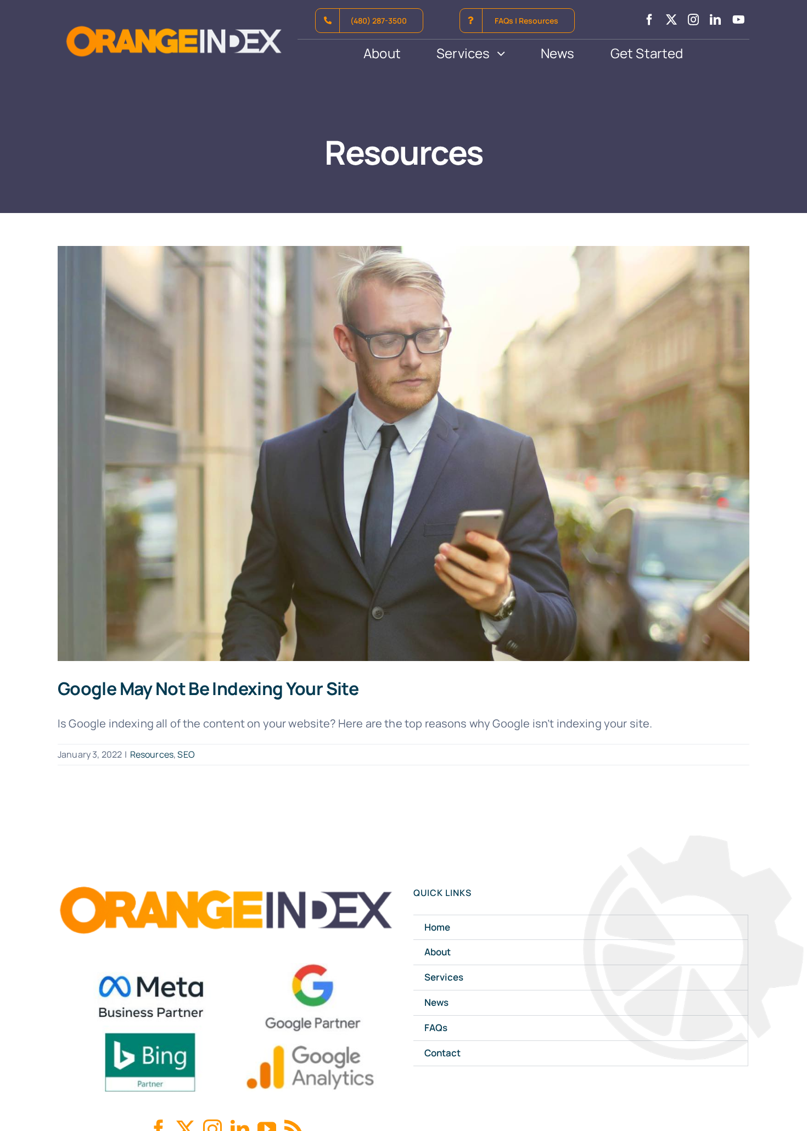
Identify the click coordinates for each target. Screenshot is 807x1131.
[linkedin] (715, 19)
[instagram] (693, 19)
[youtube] (738, 19)
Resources (151, 754)
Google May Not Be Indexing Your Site (208, 688)
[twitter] (671, 19)
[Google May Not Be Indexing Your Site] (403, 453)
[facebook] (649, 19)
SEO (185, 754)
